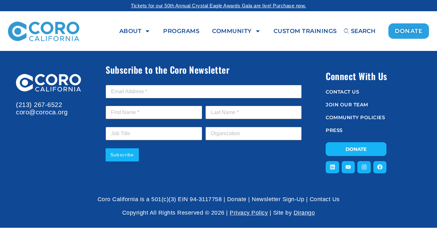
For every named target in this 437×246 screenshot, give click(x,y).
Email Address (123, 81)
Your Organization (225, 123)
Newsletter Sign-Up (278, 199)
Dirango (304, 212)
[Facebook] (380, 167)
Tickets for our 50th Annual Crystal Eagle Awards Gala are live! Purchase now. (218, 5)
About (130, 31)
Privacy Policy (249, 212)
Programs (181, 31)
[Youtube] (348, 167)
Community (232, 31)
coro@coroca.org (42, 112)
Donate (237, 199)
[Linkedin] (332, 167)
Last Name (218, 102)
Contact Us (325, 199)
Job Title (115, 123)
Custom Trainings (305, 31)
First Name (119, 102)
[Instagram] (364, 167)
